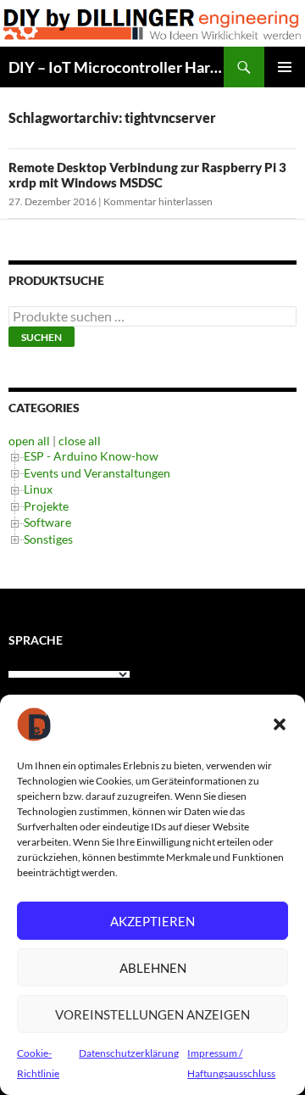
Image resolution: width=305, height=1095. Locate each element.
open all (29, 440)
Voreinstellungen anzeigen (152, 1014)
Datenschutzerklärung (129, 1053)
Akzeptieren (152, 921)
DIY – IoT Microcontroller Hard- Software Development (116, 67)
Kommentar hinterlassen (158, 201)
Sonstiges (48, 539)
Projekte (46, 506)
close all (79, 440)
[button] (279, 724)
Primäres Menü (284, 67)
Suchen (41, 337)
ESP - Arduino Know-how (91, 456)
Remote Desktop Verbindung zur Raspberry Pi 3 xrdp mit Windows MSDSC (147, 174)
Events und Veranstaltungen (97, 473)
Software (47, 522)
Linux (38, 489)
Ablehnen (152, 967)
